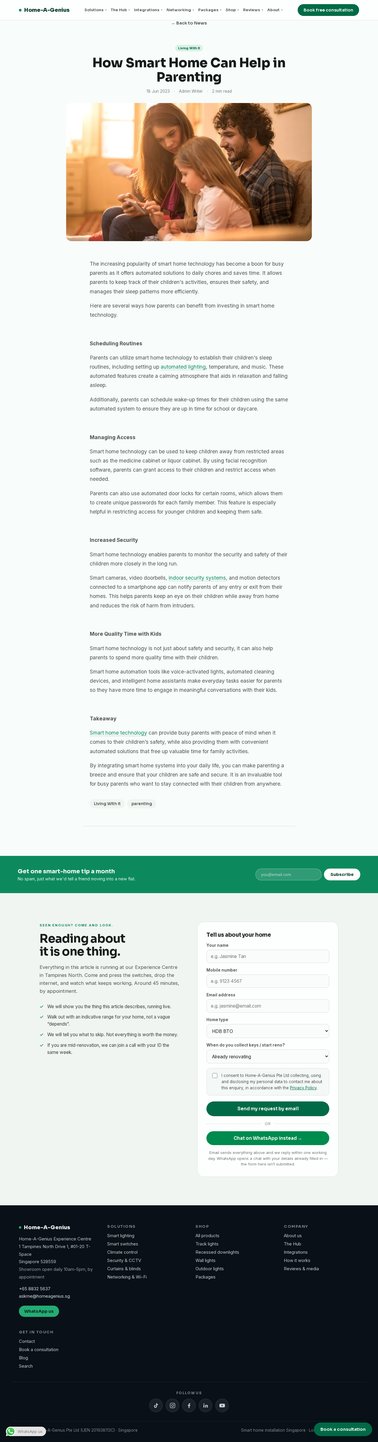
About (275, 10)
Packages (209, 10)
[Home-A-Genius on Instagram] (172, 1405)
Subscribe (342, 874)
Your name (217, 945)
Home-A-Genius (46, 10)
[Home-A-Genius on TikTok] (156, 1405)
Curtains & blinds (124, 1268)
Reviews (253, 10)
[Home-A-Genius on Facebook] (189, 1405)
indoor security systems (197, 578)
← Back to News (189, 23)
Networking (180, 10)
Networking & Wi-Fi (127, 1277)
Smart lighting (120, 1235)
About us (293, 1235)
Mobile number (221, 970)
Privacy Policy (303, 1087)
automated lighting (183, 367)
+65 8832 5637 (34, 1288)
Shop (232, 10)
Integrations (148, 10)
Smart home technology (118, 733)
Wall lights (205, 1260)
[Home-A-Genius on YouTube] (222, 1405)
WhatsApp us (39, 1311)
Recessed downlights (217, 1252)
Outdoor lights (209, 1268)
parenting (141, 803)
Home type (217, 1019)
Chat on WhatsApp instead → (268, 1138)
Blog (23, 1358)
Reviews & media (301, 1268)
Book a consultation (38, 1349)
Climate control (122, 1252)
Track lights (207, 1244)
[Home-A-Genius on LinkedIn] (205, 1405)
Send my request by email (268, 1109)
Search (26, 1366)
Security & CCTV (124, 1260)
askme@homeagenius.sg (44, 1296)
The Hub (120, 10)
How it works (297, 1260)
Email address (220, 995)
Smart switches (122, 1244)
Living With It (107, 803)
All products (207, 1235)
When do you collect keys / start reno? (245, 1045)
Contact (27, 1341)
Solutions (95, 10)
